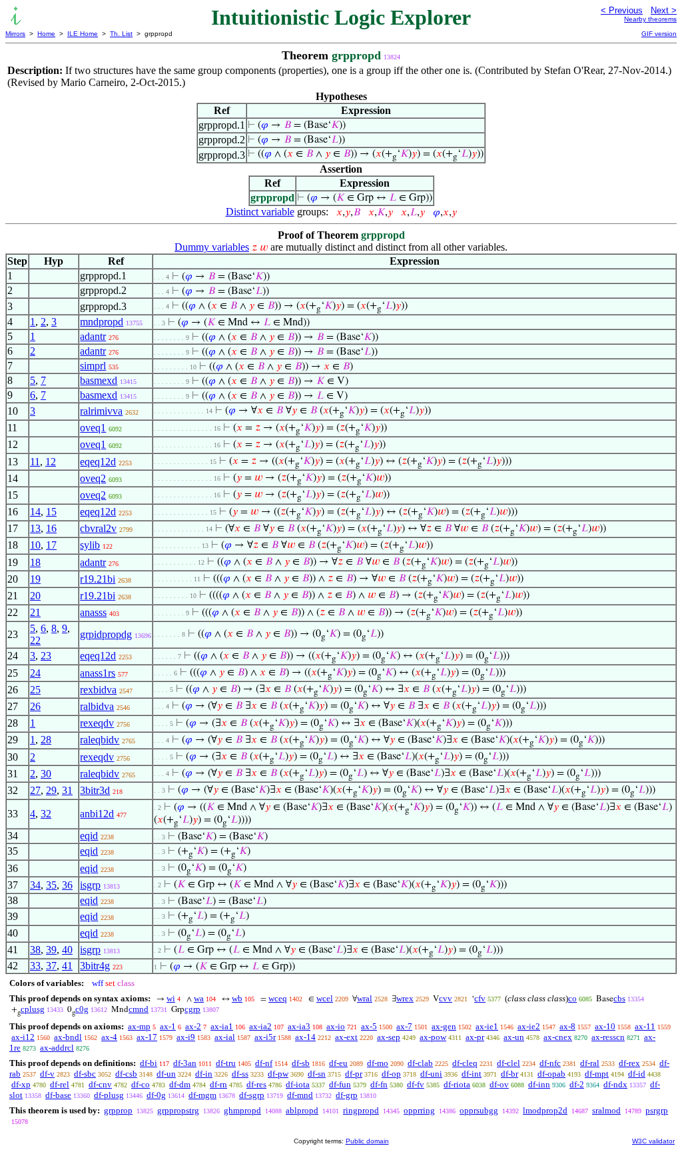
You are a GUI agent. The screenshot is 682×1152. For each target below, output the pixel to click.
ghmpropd (242, 1110)
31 (67, 790)
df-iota (298, 1084)
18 (35, 562)
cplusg (33, 1009)
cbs (619, 998)
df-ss (240, 1074)
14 (35, 511)
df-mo (377, 1063)
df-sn (317, 1074)
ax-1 (168, 1026)
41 (67, 965)
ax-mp (139, 1026)
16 (51, 528)
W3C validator (653, 1141)
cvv (445, 998)
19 (35, 579)
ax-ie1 (487, 1026)
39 (51, 949)
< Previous (622, 10)
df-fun (340, 1084)
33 (35, 965)
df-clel (508, 1063)
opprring (419, 1110)
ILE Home (82, 33)
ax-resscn (608, 1037)
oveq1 (93, 427)
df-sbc (85, 1074)
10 (35, 545)
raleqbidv (99, 739)
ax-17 (147, 1037)
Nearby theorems (650, 19)
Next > (664, 10)
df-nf (263, 1063)
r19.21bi (97, 579)
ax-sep (388, 1037)
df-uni (431, 1074)
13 (35, 528)
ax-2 (193, 1026)
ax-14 (305, 1037)
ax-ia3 (299, 1026)
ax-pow (433, 1037)
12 (50, 461)
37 (51, 965)
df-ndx (615, 1084)
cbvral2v (98, 528)
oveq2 (93, 478)
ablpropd (302, 1110)
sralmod (606, 1110)
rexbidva (98, 689)
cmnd (139, 1009)
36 (67, 885)
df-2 (576, 1084)
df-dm (179, 1084)
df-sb (301, 1063)
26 (35, 706)
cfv (480, 998)
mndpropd (101, 321)
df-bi (148, 1063)
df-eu (338, 1063)
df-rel (59, 1084)
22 (35, 640)
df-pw (278, 1074)
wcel (324, 998)
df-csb (126, 1074)
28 (46, 739)
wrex (405, 998)
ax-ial (224, 1037)
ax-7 (404, 1026)
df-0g (156, 1095)
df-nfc (550, 1063)
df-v (47, 1074)
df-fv (415, 1084)
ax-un (514, 1037)
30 (46, 773)
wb (237, 998)
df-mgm (202, 1095)
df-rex (629, 1063)
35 (51, 885)
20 (35, 595)
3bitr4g (95, 965)
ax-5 (369, 1026)
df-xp (21, 1084)
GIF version (659, 33)
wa (199, 998)
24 (35, 673)
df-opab (551, 1074)
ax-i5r (265, 1037)
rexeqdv (97, 723)
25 (35, 689)
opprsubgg (479, 1110)
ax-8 (567, 1026)
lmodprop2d (545, 1110)
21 (35, 612)
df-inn (539, 1084)
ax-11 (645, 1026)
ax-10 (605, 1026)
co (572, 998)
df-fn (379, 1084)
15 (51, 511)
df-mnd (300, 1095)
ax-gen (444, 1026)
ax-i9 (185, 1037)
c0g (82, 1009)
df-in (203, 1074)
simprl (93, 365)
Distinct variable (260, 211)
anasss (93, 612)
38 (35, 949)
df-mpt (597, 1074)
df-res (256, 1084)
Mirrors (15, 33)
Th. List (121, 33)
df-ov (499, 1084)
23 (46, 655)
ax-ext (346, 1037)
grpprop (118, 1110)
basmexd (98, 380)
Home (46, 33)
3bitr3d (95, 790)
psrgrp (656, 1110)
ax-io (335, 1026)
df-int (472, 1074)
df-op (391, 1074)
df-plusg (109, 1095)
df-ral (589, 1063)
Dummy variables (211, 247)
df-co (140, 1084)
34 (35, 885)
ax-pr (475, 1037)
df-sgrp (251, 1095)
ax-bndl (68, 1037)
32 (46, 813)
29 (51, 790)
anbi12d (97, 813)
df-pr (353, 1074)
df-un (166, 1074)
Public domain (367, 1141)
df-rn (218, 1084)
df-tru (226, 1063)
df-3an (184, 1063)
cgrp (192, 1009)
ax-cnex (557, 1037)
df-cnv (100, 1084)
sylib (90, 545)
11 (35, 461)
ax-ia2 (260, 1026)
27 (35, 790)
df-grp (347, 1095)
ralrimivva (101, 411)
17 (51, 545)
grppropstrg (178, 1110)
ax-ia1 (221, 1026)
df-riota (457, 1084)
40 (67, 949)
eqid (89, 835)
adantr (93, 336)
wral (364, 998)
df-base (58, 1095)
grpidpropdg (106, 634)
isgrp (90, 885)
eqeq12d (98, 461)
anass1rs (97, 673)
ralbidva (97, 706)
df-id (636, 1074)
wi (171, 998)
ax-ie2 (528, 1026)
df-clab (420, 1063)
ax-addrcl (57, 1048)
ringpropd (361, 1110)
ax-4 (109, 1037)
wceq (277, 998)
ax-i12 (23, 1037)
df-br (509, 1074)
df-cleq (465, 1063)
